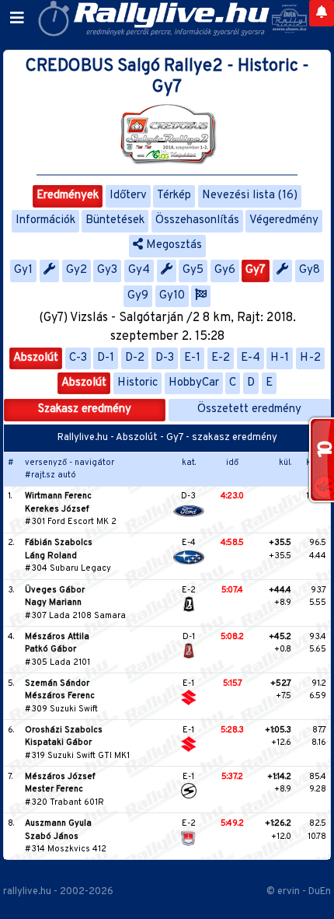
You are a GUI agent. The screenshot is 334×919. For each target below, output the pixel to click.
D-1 (105, 358)
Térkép (174, 195)
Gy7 (255, 270)
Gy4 (139, 270)
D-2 (134, 358)
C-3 (78, 358)
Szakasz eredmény (84, 409)
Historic (137, 383)
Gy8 (309, 270)
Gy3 (107, 270)
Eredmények (68, 195)
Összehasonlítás (197, 220)
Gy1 (23, 270)
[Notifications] (321, 13)
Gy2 (76, 270)
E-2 (220, 358)
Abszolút (35, 358)
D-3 (164, 358)
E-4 (250, 358)
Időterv (128, 195)
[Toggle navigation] (17, 18)
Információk (45, 220)
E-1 (192, 358)
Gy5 (193, 270)
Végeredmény (283, 220)
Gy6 (224, 270)
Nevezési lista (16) (249, 195)
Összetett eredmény (249, 409)
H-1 (279, 358)
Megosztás (172, 245)
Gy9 (137, 295)
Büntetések (114, 220)
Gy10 (172, 295)
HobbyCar (194, 383)
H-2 (310, 358)
